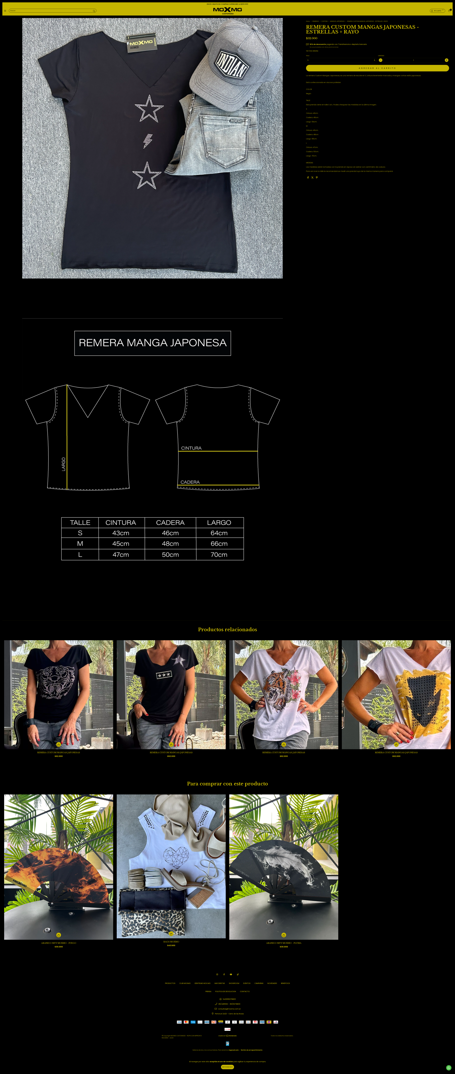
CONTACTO (245, 991)
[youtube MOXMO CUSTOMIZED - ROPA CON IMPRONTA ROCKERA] (231, 974)
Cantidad (381, 56)
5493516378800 (229, 999)
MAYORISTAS (220, 983)
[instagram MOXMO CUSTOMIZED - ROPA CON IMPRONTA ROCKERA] (217, 974)
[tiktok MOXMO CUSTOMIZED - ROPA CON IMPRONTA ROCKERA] (238, 974)
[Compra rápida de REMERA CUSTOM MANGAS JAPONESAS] (58, 744)
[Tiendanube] (227, 1036)
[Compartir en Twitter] (312, 177)
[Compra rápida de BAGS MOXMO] (171, 933)
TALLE (307, 56)
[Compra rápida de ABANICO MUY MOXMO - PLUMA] (283, 935)
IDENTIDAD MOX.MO (203, 983)
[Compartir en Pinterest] (317, 177)
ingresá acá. (234, 1050)
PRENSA (208, 991)
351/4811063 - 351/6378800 (229, 1004)
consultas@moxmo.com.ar (229, 1009)
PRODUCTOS (170, 983)
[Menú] (5, 10)
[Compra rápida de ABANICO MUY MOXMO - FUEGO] (58, 935)
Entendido (227, 1067)
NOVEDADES (272, 983)
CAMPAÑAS (259, 983)
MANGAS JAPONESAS (337, 21)
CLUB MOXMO (185, 983)
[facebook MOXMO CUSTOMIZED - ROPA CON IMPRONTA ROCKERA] (224, 974)
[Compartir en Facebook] (308, 177)
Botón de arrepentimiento (251, 1050)
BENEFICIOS (285, 983)
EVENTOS (246, 983)
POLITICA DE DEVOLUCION (225, 991)
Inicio (308, 21)
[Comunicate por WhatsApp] (448, 1067)
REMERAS (315, 21)
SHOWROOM (234, 983)
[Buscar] (94, 11)
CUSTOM (324, 21)
